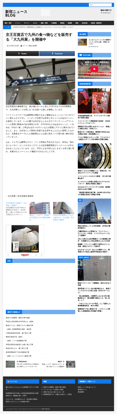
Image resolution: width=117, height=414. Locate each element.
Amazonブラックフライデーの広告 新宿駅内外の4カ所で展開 (94, 188)
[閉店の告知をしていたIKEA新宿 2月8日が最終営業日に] (94, 211)
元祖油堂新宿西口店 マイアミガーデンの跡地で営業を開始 (94, 116)
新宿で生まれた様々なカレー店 (54, 392)
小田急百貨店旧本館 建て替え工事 (18, 333)
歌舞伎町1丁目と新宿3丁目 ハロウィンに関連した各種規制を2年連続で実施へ (94, 310)
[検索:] (100, 5)
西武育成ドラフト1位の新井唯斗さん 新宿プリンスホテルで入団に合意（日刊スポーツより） (94, 290)
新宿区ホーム (82, 389)
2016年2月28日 (14, 46)
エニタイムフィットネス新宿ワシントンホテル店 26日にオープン (100, 42)
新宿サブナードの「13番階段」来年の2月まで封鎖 (94, 284)
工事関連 (54, 23)
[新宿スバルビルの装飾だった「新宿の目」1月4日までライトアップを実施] (94, 156)
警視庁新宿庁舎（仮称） (14, 337)
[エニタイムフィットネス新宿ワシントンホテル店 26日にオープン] (82, 42)
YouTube (13, 381)
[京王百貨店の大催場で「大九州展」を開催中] (17, 209)
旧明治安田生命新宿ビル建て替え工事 (19, 344)
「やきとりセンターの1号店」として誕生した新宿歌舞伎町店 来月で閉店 (94, 304)
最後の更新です (106, 10)
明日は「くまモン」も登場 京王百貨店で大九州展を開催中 (39, 217)
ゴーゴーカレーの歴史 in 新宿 (53, 389)
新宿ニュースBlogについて (87, 387)
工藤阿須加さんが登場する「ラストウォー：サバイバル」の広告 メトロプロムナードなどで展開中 (94, 233)
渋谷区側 (84, 23)
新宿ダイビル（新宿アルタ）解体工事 (19, 325)
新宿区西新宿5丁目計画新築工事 (17, 352)
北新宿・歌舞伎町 (96, 23)
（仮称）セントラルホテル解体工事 (18, 356)
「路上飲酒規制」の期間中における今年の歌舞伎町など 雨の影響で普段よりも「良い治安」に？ (94, 298)
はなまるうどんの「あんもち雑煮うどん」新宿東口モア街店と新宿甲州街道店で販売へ (94, 250)
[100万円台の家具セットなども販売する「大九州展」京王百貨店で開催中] (63, 208)
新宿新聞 (81, 392)
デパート (27, 23)
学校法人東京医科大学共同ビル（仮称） (20, 321)
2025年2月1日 (94, 46)
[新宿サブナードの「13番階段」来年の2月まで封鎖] (94, 268)
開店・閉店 (8, 23)
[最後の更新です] (45, 12)
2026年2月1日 (107, 13)
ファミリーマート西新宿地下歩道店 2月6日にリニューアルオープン (94, 122)
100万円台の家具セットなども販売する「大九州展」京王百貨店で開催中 (63, 217)
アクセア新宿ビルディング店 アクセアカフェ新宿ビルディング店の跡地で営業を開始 (94, 138)
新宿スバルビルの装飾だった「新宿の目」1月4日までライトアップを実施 (94, 172)
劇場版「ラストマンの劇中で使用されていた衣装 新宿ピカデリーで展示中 (94, 245)
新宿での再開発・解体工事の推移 (18, 318)
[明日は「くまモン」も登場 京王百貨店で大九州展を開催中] (40, 208)
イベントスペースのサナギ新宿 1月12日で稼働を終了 (94, 177)
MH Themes (46, 409)
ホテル (35, 23)
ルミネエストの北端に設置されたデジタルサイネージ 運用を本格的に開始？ (94, 182)
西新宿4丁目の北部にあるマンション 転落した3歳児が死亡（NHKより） (94, 127)
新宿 (77, 23)
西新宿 (62, 23)
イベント (18, 23)
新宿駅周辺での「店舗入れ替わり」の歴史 (58, 394)
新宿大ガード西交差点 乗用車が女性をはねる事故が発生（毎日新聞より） (94, 133)
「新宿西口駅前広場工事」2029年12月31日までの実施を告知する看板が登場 (94, 193)
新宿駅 (70, 23)
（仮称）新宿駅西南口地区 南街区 (18, 329)
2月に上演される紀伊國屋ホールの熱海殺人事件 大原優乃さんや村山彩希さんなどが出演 (94, 240)
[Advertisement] (40, 171)
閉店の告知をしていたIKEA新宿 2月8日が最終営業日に (94, 227)
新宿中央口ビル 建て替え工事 (17, 348)
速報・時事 (44, 23)
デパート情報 (27, 46)
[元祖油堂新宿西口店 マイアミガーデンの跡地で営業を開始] (94, 100)
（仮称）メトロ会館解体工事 (16, 340)
